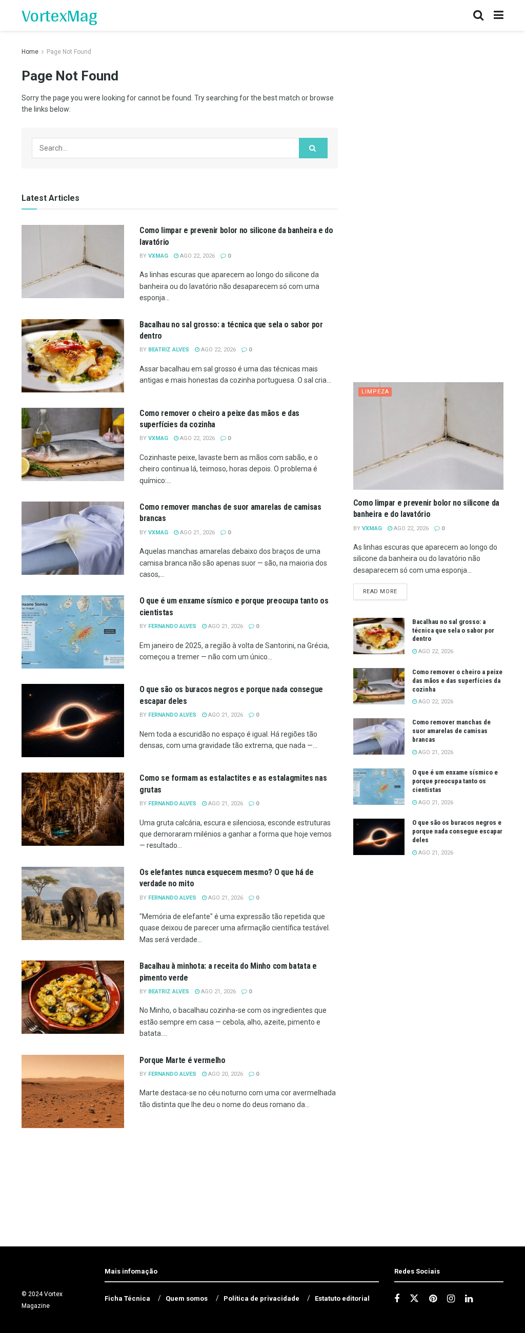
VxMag (158, 256)
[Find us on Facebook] (396, 1299)
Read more (385, 591)
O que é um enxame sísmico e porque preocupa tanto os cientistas (455, 781)
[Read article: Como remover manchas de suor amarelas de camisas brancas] (73, 538)
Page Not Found (69, 51)
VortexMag (59, 15)
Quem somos (187, 1298)
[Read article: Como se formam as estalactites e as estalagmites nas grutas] (73, 809)
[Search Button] (478, 15)
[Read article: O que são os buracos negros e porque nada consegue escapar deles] (73, 720)
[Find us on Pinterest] (433, 1299)
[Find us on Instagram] (451, 1299)
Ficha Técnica (127, 1298)
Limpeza (375, 391)
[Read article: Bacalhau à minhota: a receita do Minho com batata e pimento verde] (73, 997)
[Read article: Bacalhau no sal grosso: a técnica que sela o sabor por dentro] (73, 355)
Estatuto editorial (342, 1298)
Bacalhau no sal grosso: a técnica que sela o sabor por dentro (453, 630)
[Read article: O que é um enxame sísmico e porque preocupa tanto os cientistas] (73, 632)
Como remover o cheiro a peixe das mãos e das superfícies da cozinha (457, 680)
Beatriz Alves (168, 349)
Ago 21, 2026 (196, 532)
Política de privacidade (261, 1298)
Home (30, 51)
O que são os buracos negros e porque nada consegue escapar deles (457, 831)
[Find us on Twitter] (414, 1299)
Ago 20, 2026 (225, 1074)
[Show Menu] (498, 15)
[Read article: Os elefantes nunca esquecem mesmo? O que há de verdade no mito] (73, 903)
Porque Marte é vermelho (182, 1060)
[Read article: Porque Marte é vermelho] (73, 1091)
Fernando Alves (172, 626)
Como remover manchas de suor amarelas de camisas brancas (451, 730)
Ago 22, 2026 (196, 256)
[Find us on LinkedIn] (469, 1299)
